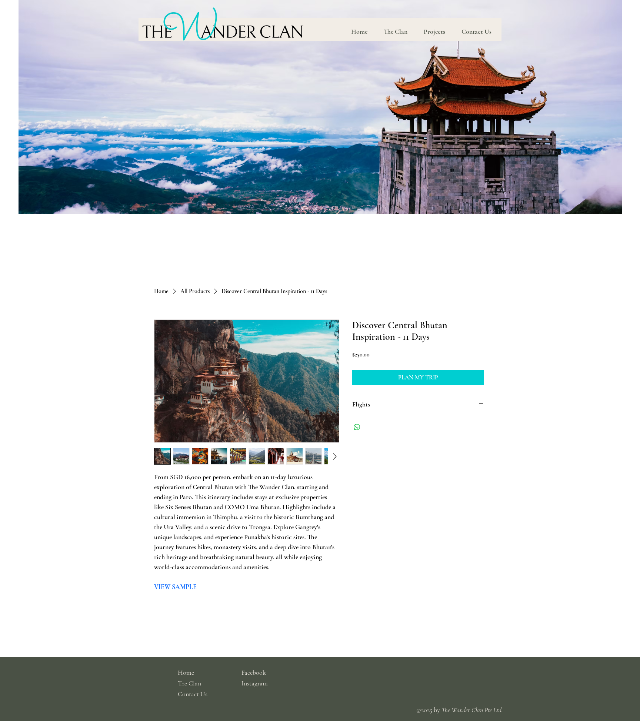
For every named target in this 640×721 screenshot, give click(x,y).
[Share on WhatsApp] (357, 427)
